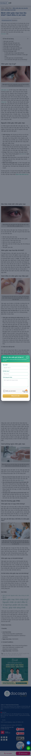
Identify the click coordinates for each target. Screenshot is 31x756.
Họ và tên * (5, 365)
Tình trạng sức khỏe (7, 377)
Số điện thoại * (6, 371)
